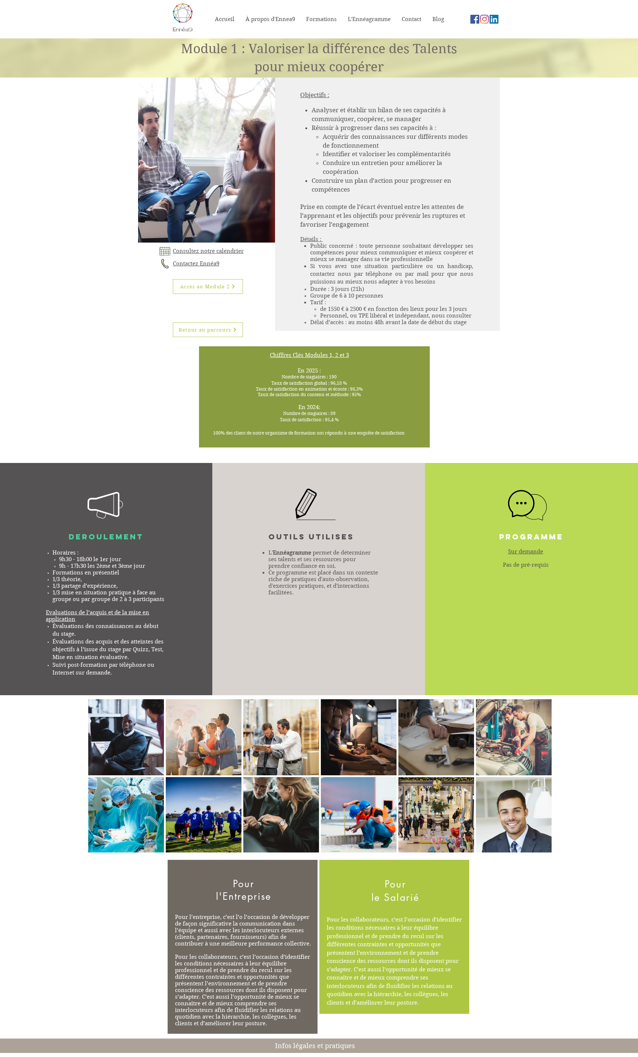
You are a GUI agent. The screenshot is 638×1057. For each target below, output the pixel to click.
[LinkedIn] (494, 19)
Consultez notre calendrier (208, 251)
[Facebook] (474, 19)
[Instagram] (484, 19)
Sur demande (525, 551)
